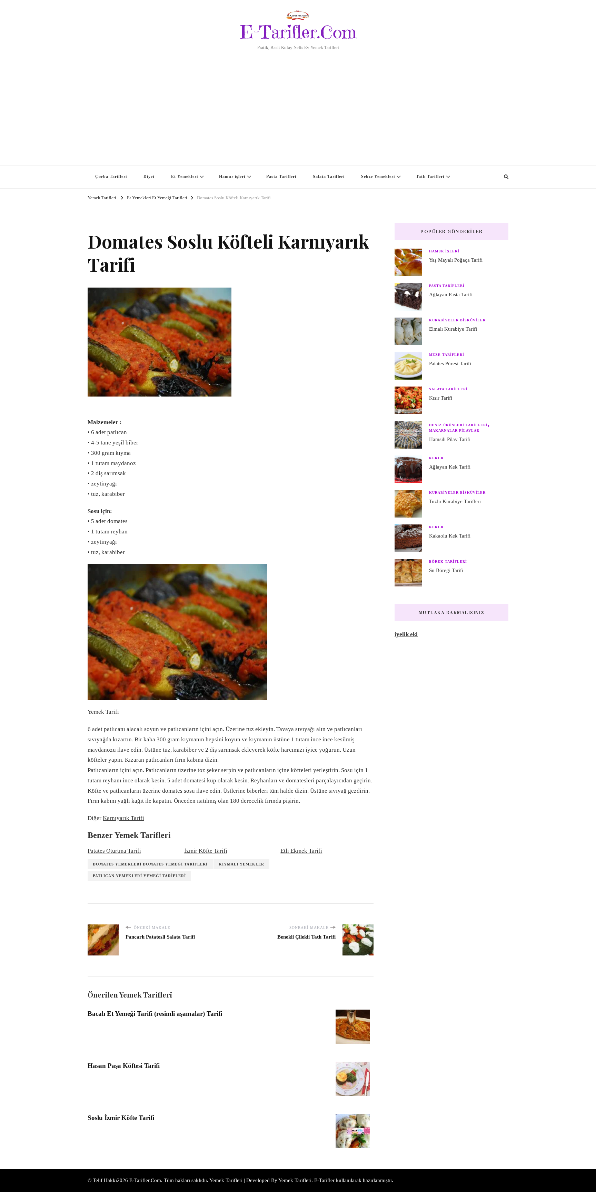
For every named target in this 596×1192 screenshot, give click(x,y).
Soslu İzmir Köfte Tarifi (121, 1117)
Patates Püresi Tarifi (450, 363)
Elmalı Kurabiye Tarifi (453, 329)
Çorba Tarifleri (111, 176)
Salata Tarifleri (329, 176)
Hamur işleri (232, 176)
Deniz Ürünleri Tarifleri (458, 425)
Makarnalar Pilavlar (454, 430)
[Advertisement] (298, 103)
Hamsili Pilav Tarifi (449, 439)
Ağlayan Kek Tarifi (449, 467)
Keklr (436, 458)
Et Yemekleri (184, 176)
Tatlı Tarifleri (430, 176)
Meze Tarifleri (446, 355)
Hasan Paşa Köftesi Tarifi (124, 1065)
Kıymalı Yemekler (241, 864)
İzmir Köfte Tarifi (205, 851)
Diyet (149, 176)
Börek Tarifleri (448, 561)
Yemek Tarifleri (294, 1180)
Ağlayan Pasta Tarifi (451, 294)
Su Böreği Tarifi (446, 570)
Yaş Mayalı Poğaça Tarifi (456, 260)
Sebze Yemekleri (378, 176)
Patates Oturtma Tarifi (114, 851)
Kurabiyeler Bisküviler (457, 320)
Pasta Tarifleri (281, 176)
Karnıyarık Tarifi (123, 818)
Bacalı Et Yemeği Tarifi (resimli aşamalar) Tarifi (155, 1013)
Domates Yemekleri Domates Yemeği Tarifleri (150, 864)
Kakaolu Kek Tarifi (449, 536)
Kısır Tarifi (440, 398)
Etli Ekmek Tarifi (301, 851)
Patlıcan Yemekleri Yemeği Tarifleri (139, 876)
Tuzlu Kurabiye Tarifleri (455, 501)
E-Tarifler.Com (298, 32)
